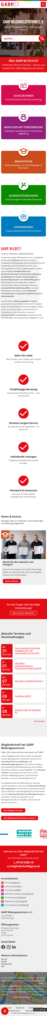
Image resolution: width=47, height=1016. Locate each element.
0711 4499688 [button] (15, 890)
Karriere (4, 959)
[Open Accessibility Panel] (4, 1011)
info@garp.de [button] (15, 883)
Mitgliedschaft (6, 964)
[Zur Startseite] (9, 4)
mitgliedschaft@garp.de (24, 866)
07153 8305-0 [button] (17, 886)
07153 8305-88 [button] (21, 901)
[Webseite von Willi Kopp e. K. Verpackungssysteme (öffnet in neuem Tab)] (24, 833)
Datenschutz (20, 1008)
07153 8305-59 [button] (27, 894)
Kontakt (4, 961)
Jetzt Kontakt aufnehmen (23, 613)
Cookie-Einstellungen (36, 1008)
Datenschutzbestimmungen (19, 994)
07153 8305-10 (25, 862)
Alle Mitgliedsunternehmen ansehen (20, 818)
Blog (2, 966)
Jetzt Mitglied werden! (13, 810)
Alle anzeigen (39, 721)
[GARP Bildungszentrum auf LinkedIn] (14, 947)
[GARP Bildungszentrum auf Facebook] (3, 947)
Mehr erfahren (11, 581)
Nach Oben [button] (39, 1010)
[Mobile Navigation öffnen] (43, 4)
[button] (41, 549)
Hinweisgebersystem (12, 1010)
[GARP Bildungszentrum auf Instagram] (9, 947)
